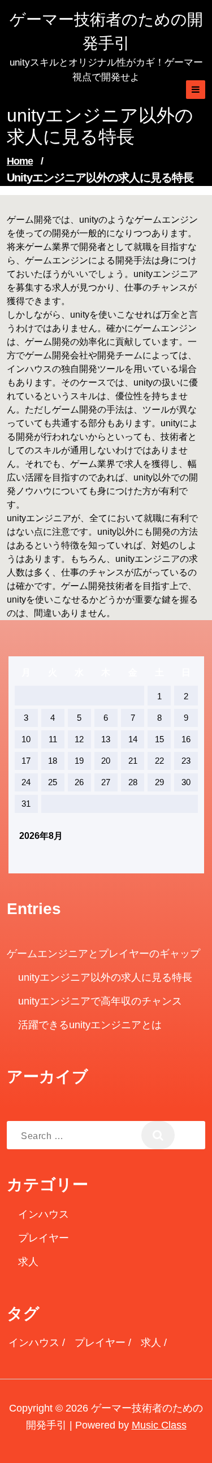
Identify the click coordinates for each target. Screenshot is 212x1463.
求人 (28, 1261)
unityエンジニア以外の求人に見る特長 (105, 977)
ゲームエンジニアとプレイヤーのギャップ (103, 953)
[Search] (158, 1135)
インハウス (43, 1214)
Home (20, 161)
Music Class (159, 1425)
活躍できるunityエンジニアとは (90, 1025)
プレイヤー (43, 1238)
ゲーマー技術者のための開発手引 (106, 31)
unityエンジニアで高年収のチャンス (100, 1001)
